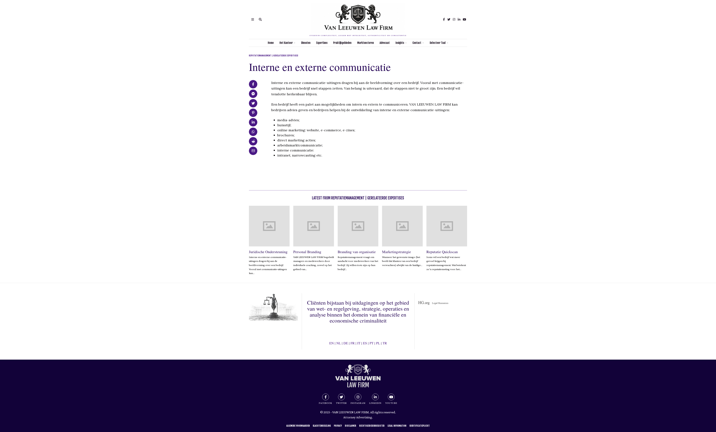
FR (353, 343)
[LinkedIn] (459, 19)
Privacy (338, 426)
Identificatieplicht (419, 426)
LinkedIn (375, 402)
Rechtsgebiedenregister (372, 426)
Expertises (321, 42)
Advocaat (385, 42)
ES (365, 343)
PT (371, 343)
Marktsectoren (365, 42)
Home (271, 42)
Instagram (358, 402)
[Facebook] (444, 19)
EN (331, 343)
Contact (416, 42)
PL (378, 343)
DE (345, 343)
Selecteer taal (438, 42)
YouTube (391, 402)
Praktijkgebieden (342, 42)
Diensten (305, 42)
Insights (399, 42)
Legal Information (397, 426)
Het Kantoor (286, 42)
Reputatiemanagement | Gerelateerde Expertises (273, 55)
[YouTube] (464, 19)
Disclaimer (350, 426)
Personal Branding (307, 251)
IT (358, 343)
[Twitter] (448, 19)
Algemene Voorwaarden (298, 426)
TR (385, 343)
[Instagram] (454, 19)
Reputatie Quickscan (442, 251)
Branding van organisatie (357, 251)
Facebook (325, 402)
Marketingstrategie (396, 251)
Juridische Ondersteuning (268, 251)
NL (338, 343)
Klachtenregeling (322, 426)
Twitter (341, 402)
